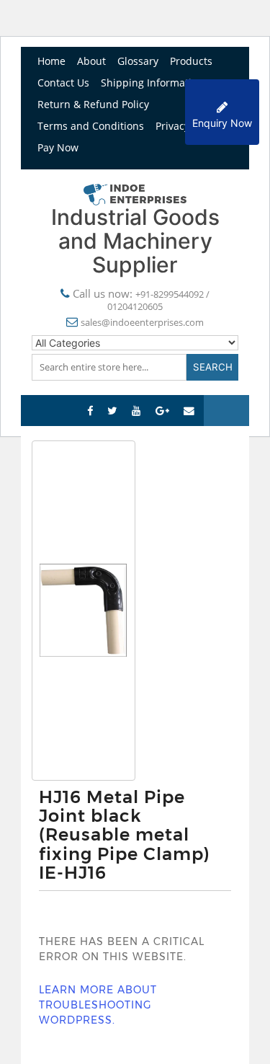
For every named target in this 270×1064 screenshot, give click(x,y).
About (91, 61)
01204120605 (135, 306)
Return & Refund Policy (93, 104)
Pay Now (57, 147)
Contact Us (63, 82)
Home (51, 61)
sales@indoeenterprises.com (142, 322)
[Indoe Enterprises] (135, 193)
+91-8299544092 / (172, 294)
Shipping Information (152, 82)
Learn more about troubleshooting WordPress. (98, 1005)
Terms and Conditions (90, 126)
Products (191, 61)
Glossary (137, 61)
